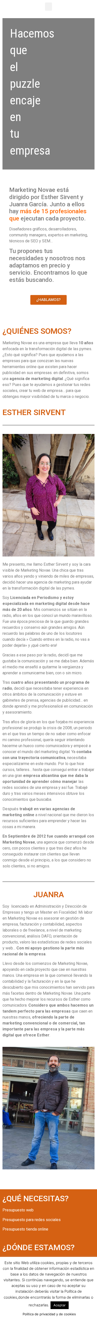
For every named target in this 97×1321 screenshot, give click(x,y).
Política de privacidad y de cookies (49, 1314)
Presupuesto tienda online (25, 1229)
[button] (48, 6)
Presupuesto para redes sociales (31, 1219)
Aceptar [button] (59, 1305)
